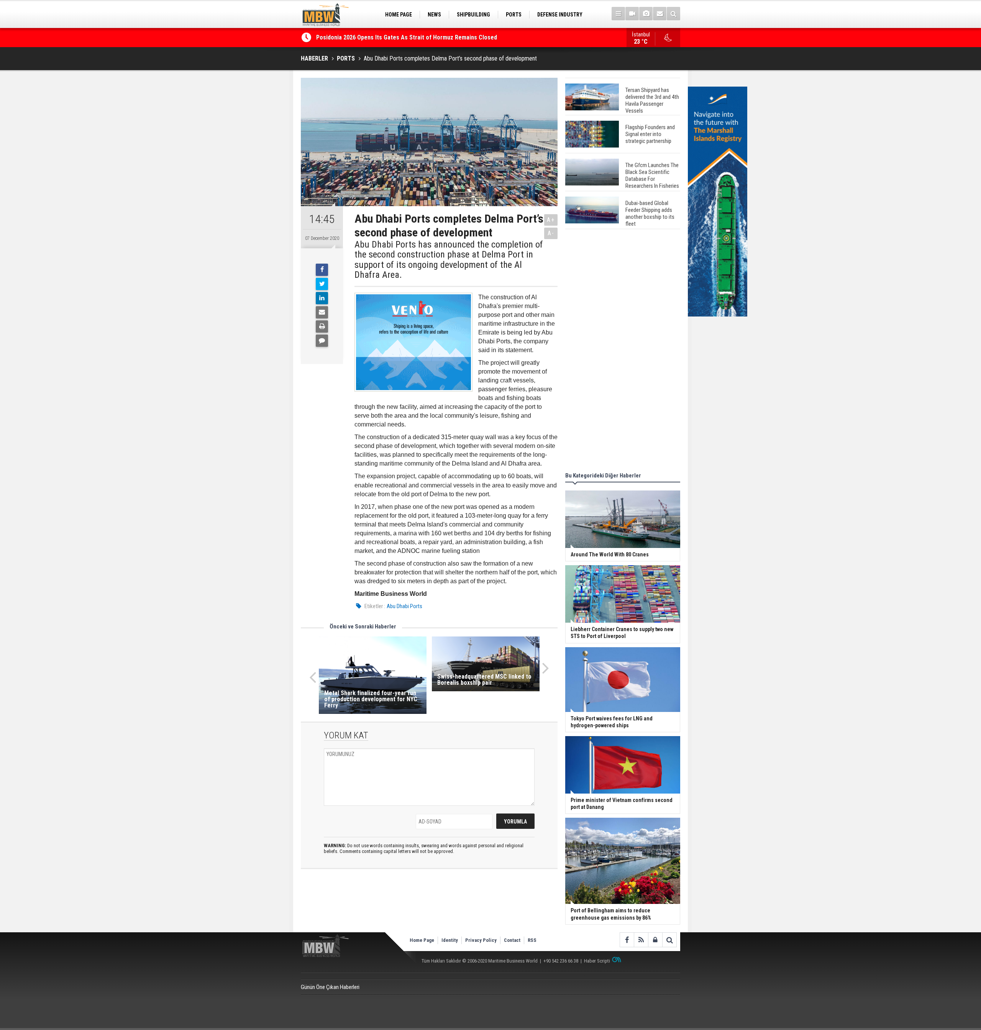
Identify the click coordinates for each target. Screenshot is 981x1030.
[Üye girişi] (655, 939)
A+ (551, 219)
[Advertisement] (622, 352)
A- (551, 233)
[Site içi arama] (673, 13)
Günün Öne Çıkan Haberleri (330, 987)
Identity (449, 940)
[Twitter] (322, 284)
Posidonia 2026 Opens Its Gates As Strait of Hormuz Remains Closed (407, 37)
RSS (532, 940)
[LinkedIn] (322, 298)
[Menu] (618, 13)
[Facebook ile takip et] (627, 939)
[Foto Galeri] (646, 13)
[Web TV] (632, 13)
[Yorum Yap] (322, 341)
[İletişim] (659, 13)
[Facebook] (322, 270)
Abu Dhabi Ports (404, 606)
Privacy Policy (481, 940)
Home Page (422, 940)
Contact (512, 940)
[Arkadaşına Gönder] (322, 312)
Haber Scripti (597, 961)
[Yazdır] (322, 326)
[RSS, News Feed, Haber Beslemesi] (641, 939)
